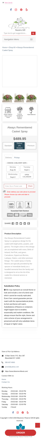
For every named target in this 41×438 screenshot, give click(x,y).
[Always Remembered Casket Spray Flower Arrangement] (7, 95)
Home (4, 47)
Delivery (8, 158)
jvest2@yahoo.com (12, 367)
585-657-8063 (10, 362)
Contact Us (6, 382)
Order (20, 432)
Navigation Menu (11, 39)
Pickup (17, 158)
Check (30, 186)
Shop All (12, 47)
